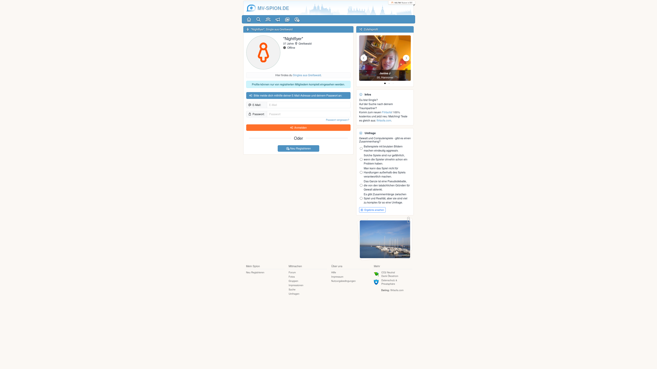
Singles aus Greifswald (307, 75)
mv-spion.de (273, 7)
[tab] (385, 83)
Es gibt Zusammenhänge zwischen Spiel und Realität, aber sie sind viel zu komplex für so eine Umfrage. (385, 198)
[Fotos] (287, 19)
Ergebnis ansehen (374, 209)
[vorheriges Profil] (363, 58)
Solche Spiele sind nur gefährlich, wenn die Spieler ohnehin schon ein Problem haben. (385, 159)
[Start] (249, 19)
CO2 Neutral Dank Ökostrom (389, 274)
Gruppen (293, 281)
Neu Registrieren (300, 148)
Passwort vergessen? (337, 119)
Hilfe (333, 272)
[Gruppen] (268, 19)
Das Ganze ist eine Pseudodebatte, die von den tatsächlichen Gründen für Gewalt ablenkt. (387, 185)
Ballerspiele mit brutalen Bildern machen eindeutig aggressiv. (383, 148)
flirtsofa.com (384, 120)
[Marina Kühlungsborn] (385, 239)
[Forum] (278, 19)
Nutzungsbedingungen (343, 281)
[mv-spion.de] (251, 8)
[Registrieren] (297, 19)
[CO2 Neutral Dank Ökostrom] (376, 274)
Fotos (292, 276)
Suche (292, 289)
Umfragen (294, 293)
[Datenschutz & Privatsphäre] (376, 281)
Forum (292, 272)
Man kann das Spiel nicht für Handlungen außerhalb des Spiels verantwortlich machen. (384, 172)
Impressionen (296, 285)
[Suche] (258, 19)
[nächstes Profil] (406, 58)
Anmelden (300, 127)
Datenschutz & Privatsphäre (389, 281)
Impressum (337, 276)
